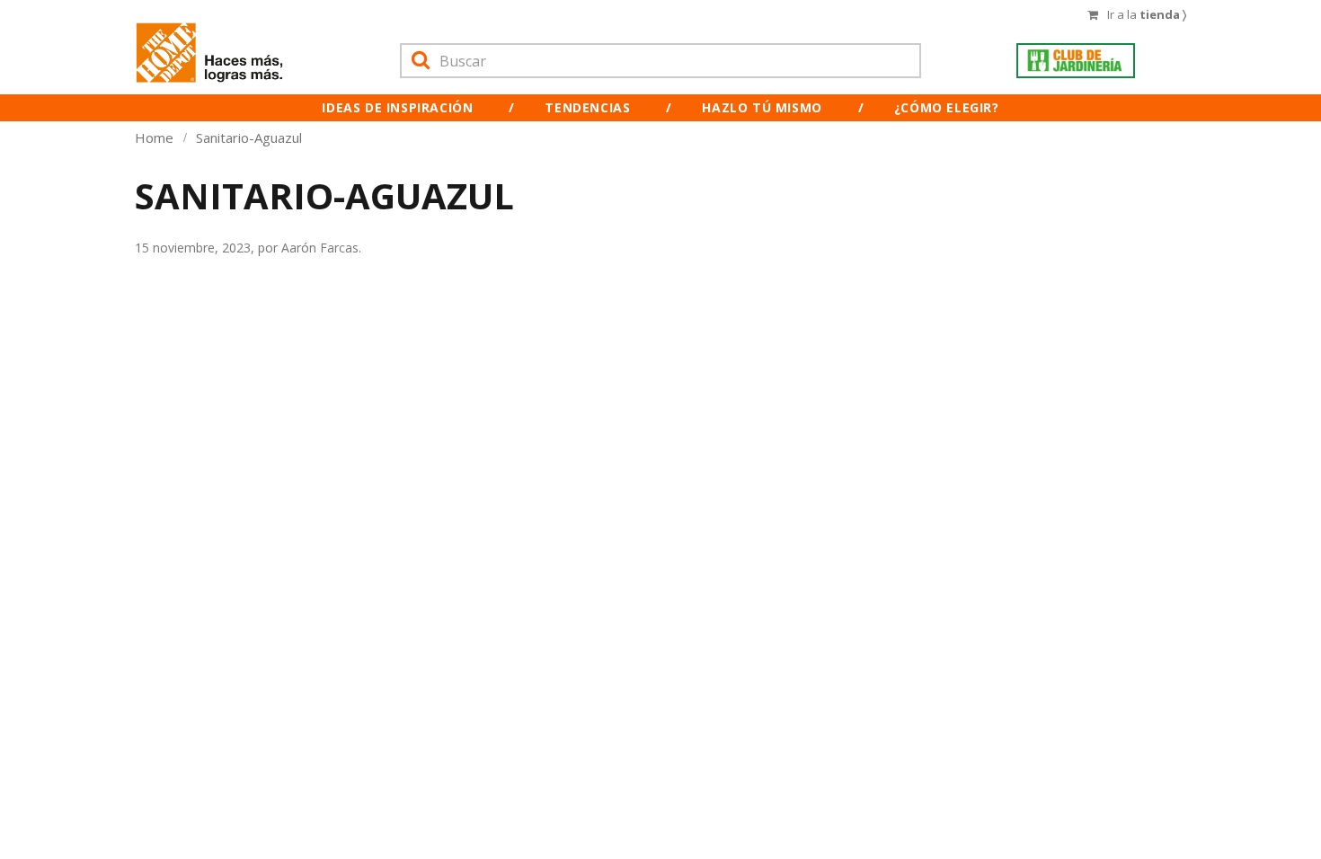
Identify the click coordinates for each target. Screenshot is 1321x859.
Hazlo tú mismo (761, 107)
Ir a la (1146, 14)
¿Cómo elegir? (946, 107)
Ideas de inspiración (397, 107)
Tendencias (587, 107)
